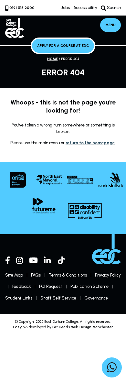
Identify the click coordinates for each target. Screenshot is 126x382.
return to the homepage (90, 142)
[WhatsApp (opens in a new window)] (111, 368)
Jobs (65, 7)
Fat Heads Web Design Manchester (82, 327)
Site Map (14, 275)
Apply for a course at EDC (63, 46)
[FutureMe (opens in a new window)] (44, 205)
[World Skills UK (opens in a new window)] (111, 179)
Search (113, 7)
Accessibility (85, 7)
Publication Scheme (89, 286)
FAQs (36, 275)
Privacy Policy (108, 275)
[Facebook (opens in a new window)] (7, 260)
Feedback (21, 286)
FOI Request (50, 286)
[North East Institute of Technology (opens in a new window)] (80, 179)
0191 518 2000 (22, 8)
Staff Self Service (58, 298)
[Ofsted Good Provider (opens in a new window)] (18, 180)
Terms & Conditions (68, 275)
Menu (110, 25)
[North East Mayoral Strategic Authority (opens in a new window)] (49, 179)
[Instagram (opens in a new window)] (19, 260)
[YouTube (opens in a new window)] (33, 260)
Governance (96, 298)
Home (52, 59)
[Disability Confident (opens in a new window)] (85, 211)
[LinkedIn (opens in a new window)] (48, 260)
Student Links (18, 298)
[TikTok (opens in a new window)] (62, 260)
